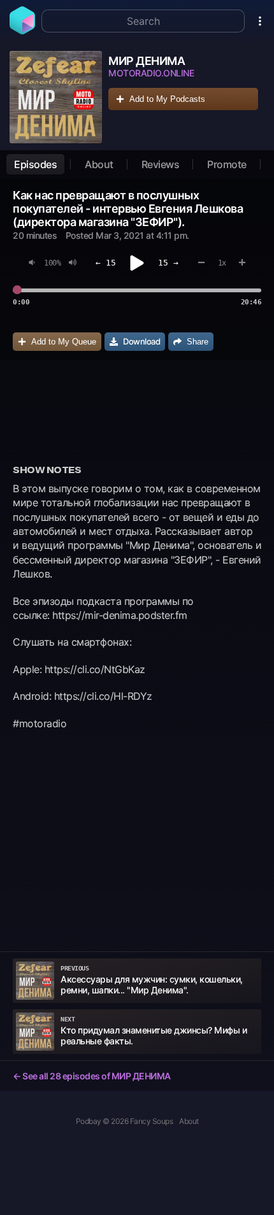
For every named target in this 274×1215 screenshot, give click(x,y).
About (99, 164)
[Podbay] (22, 30)
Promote (227, 164)
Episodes (35, 164)
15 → (168, 262)
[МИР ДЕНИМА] (56, 97)
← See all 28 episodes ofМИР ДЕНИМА (92, 1075)
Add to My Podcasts (167, 99)
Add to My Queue (63, 341)
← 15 (106, 262)
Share (197, 341)
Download (141, 341)
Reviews (160, 164)
